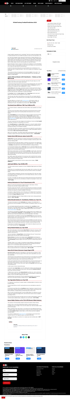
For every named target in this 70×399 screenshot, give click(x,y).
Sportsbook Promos (19, 3)
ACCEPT (3, 397)
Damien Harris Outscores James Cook (54, 26)
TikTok (53, 374)
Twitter (53, 371)
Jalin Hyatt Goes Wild (51, 27)
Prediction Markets (49, 3)
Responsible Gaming (62, 70)
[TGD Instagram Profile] (54, 0)
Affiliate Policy (39, 372)
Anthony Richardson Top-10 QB (53, 29)
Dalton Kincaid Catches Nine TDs (53, 30)
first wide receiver (25, 100)
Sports (12, 3)
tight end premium (22, 313)
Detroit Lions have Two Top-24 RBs (54, 24)
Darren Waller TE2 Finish (52, 37)
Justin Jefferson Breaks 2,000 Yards (54, 23)
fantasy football (12, 118)
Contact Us (38, 375)
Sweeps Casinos (40, 3)
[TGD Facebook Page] (51, 0)
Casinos (34, 3)
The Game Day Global (40, 368)
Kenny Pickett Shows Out (52, 32)
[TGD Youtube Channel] (49, 0)
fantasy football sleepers (12, 209)
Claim (7, 358)
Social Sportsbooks (58, 3)
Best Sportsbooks (28, 3)
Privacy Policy (39, 371)
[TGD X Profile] (52, 0)
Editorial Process (39, 374)
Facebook (53, 372)
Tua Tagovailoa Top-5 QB (52, 35)
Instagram (53, 368)
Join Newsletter (7, 382)
